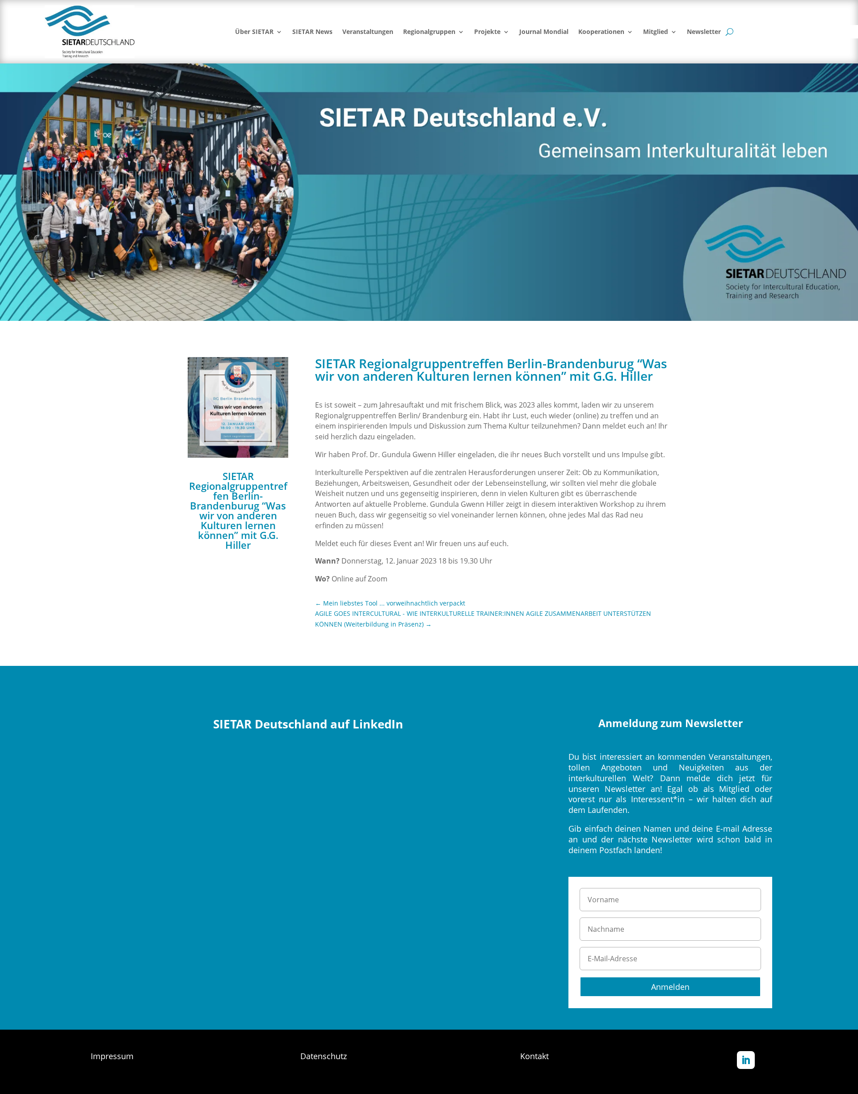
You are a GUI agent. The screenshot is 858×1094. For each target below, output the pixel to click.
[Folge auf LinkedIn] (746, 1060)
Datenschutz (323, 1056)
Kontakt (534, 1056)
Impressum (112, 1056)
